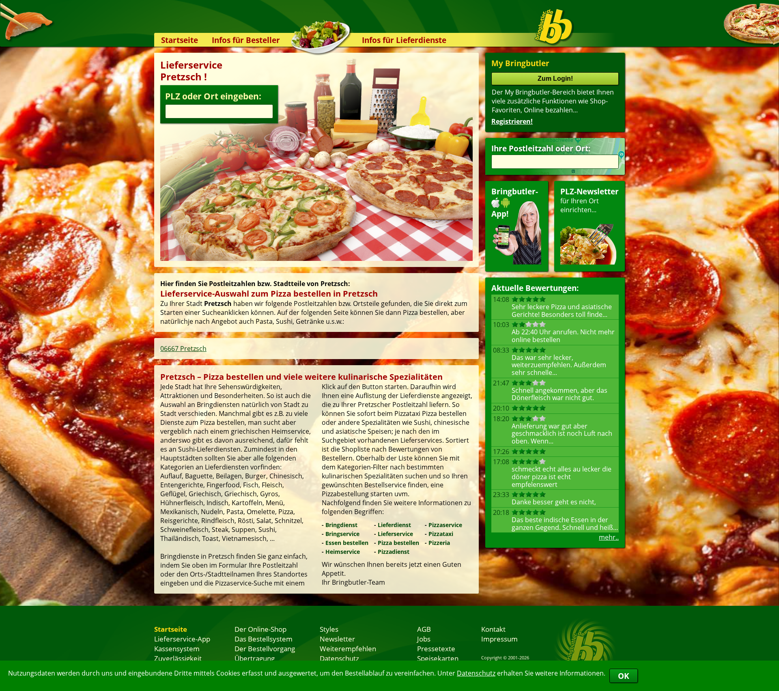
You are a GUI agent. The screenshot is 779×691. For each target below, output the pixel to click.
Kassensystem (177, 648)
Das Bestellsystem (264, 639)
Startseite (179, 40)
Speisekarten (437, 658)
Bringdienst (341, 525)
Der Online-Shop (260, 629)
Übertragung (255, 658)
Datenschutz (476, 673)
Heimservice (342, 551)
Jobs (423, 639)
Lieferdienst (394, 525)
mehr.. (609, 537)
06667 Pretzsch (183, 348)
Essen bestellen (346, 543)
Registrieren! (512, 121)
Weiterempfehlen (348, 648)
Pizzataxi (440, 534)
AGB (424, 629)
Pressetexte (436, 648)
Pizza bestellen (398, 543)
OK (623, 676)
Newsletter (337, 639)
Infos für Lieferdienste (404, 40)
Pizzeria (439, 543)
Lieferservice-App (182, 639)
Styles (329, 629)
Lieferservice (395, 534)
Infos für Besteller (246, 40)
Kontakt (493, 629)
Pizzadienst (393, 551)
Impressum (499, 639)
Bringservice (342, 534)
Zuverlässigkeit (178, 658)
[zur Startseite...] (554, 26)
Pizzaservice (445, 525)
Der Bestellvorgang (265, 648)
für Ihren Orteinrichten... (589, 200)
